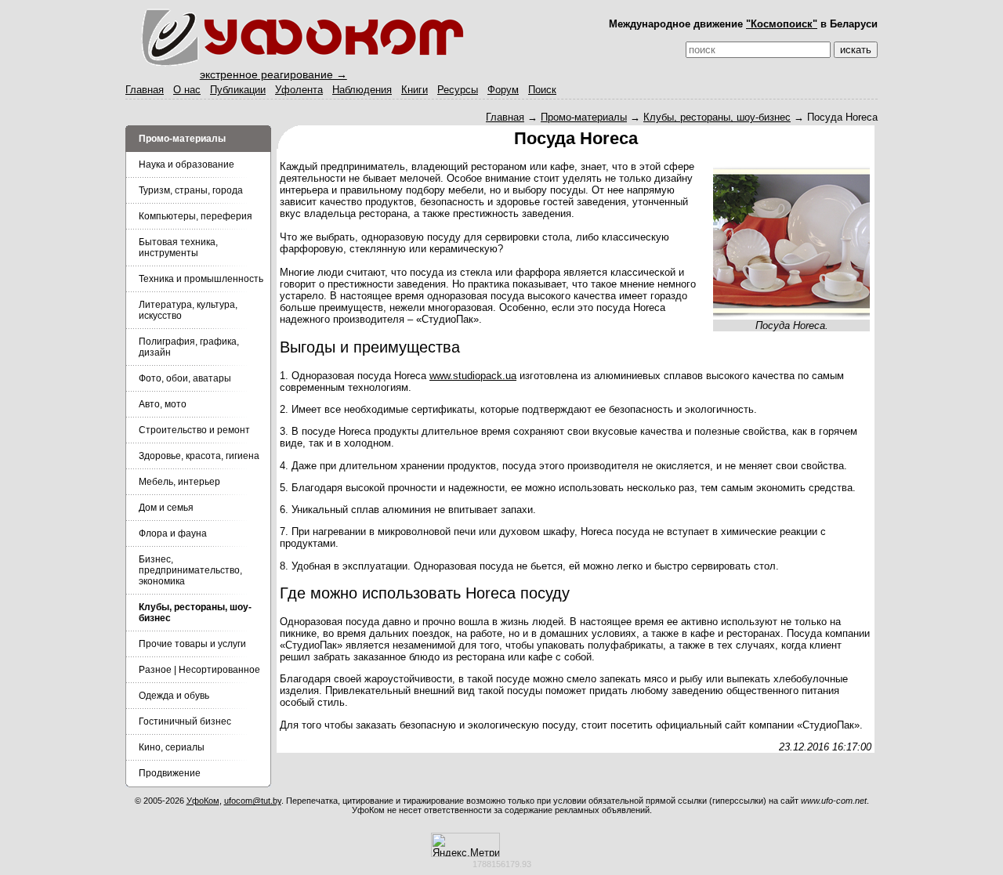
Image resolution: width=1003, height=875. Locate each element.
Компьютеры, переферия (195, 216)
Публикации (238, 90)
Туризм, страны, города (191, 190)
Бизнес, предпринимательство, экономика (190, 570)
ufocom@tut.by (252, 800)
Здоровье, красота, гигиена (199, 455)
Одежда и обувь (174, 695)
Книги (414, 90)
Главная (144, 90)
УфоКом (202, 800)
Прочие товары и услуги (192, 643)
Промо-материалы (584, 117)
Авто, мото (162, 404)
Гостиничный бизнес (185, 721)
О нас (187, 90)
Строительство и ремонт (194, 430)
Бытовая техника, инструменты (178, 248)
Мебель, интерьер (179, 481)
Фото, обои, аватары (185, 378)
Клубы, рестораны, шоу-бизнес (717, 117)
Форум (503, 90)
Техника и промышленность (201, 278)
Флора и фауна (173, 533)
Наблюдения (362, 90)
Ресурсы (457, 90)
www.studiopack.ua (472, 375)
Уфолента (299, 90)
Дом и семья (166, 507)
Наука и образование (186, 164)
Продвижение (170, 773)
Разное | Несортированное (199, 669)
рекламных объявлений (602, 810)
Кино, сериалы (172, 747)
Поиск (542, 90)
